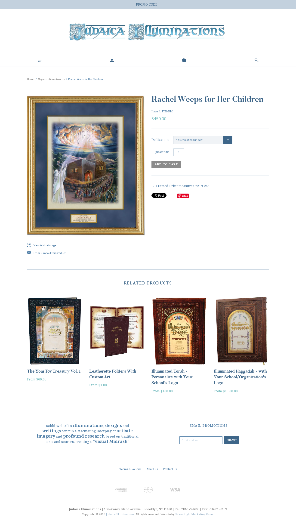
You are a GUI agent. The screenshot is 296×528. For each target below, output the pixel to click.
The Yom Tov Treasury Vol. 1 (54, 371)
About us (152, 469)
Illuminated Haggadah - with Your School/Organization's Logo (240, 377)
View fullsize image (41, 245)
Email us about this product (46, 253)
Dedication (160, 140)
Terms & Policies (130, 469)
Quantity (162, 152)
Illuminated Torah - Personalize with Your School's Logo (172, 377)
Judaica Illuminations (120, 514)
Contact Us (170, 469)
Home (30, 79)
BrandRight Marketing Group (194, 514)
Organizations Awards (51, 79)
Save (185, 196)
